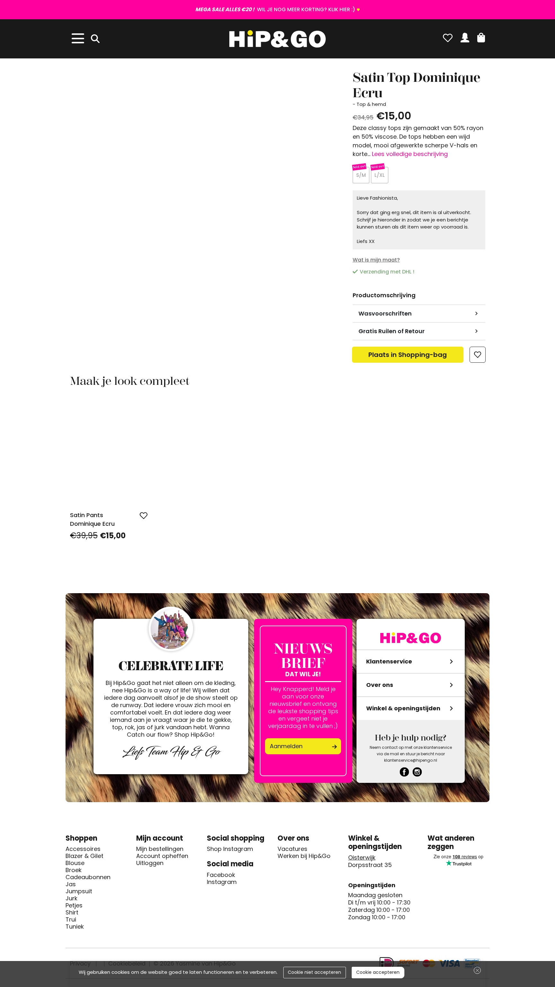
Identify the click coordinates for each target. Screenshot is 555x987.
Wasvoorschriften (385, 313)
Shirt (72, 912)
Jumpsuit (79, 891)
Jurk (71, 898)
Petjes (74, 905)
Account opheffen (162, 856)
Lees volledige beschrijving (410, 154)
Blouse (75, 863)
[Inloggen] (465, 37)
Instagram (222, 882)
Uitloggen (149, 863)
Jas (71, 884)
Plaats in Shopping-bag (407, 356)
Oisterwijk (361, 857)
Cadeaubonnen (88, 877)
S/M (361, 175)
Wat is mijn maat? (376, 260)
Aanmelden (286, 746)
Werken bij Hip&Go (304, 856)
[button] (481, 37)
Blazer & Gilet (84, 856)
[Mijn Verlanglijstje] (448, 37)
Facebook (221, 875)
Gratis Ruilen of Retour (391, 331)
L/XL (379, 175)
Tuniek (75, 926)
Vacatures (292, 849)
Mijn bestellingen (159, 849)
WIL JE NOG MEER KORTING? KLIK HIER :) (275, 9)
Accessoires (83, 849)
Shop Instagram (230, 849)
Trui (71, 919)
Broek (74, 870)
